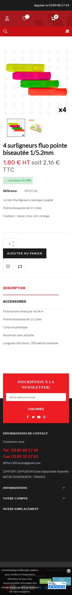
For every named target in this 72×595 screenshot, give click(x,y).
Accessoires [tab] (14, 301)
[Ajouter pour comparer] (20, 266)
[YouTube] (39, 417)
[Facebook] (27, 417)
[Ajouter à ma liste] (8, 266)
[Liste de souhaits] (25, 18)
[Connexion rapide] (7, 18)
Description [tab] (14, 288)
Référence (10, 191)
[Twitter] (33, 417)
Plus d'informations (62, 581)
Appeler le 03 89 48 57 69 (51, 5)
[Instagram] (44, 417)
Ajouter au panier (24, 253)
